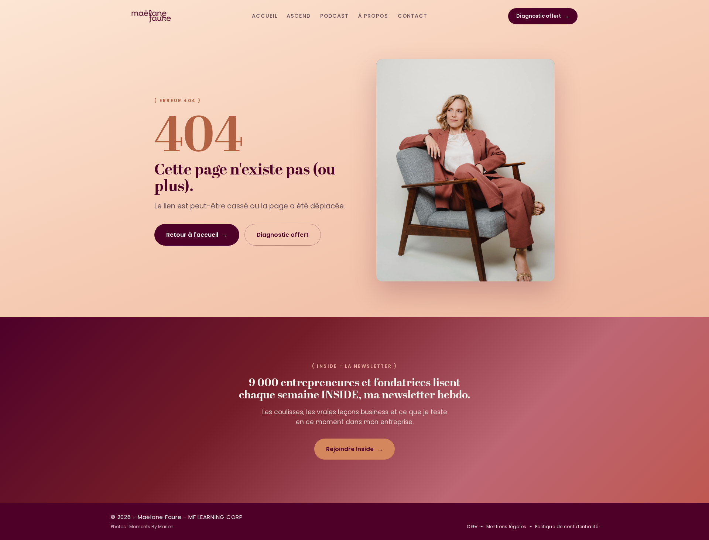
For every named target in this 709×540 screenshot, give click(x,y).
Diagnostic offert (542, 16)
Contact (412, 16)
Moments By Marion (151, 526)
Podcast (334, 16)
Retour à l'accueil (196, 235)
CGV (472, 526)
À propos (373, 16)
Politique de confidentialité (566, 526)
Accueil (264, 16)
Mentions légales (506, 526)
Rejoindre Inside (354, 449)
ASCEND (298, 16)
